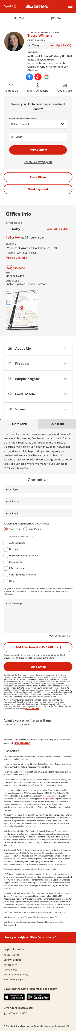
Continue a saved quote (38, 162)
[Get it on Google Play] (38, 996)
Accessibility (10, 965)
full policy (47, 799)
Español (8, 6)
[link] (38, 6)
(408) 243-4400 (15, 268)
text (17, 237)
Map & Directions (17, 258)
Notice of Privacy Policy (16, 974)
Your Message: (14, 603)
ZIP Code (16, 136)
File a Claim (38, 177)
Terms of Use (10, 970)
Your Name (12, 489)
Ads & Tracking (11, 955)
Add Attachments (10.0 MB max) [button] (38, 647)
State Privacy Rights (14, 979)
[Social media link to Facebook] (29, 76)
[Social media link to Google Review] (46, 76)
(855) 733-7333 (32, 708)
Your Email (12, 513)
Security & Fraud (12, 960)
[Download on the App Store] (14, 996)
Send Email (38, 666)
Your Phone (12, 501)
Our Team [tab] (57, 423)
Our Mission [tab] (19, 424)
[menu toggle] (70, 6)
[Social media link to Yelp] (38, 76)
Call (8, 237)
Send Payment (38, 189)
